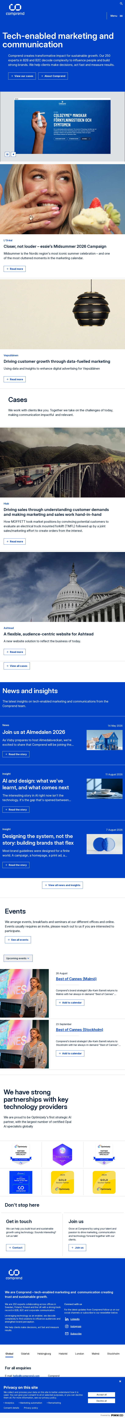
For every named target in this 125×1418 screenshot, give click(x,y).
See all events (19, 939)
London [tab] (79, 1353)
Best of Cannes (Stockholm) (79, 1029)
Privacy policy (31, 1408)
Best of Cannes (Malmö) (76, 979)
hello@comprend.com (26, 1375)
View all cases (18, 665)
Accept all (102, 1394)
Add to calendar (72, 1002)
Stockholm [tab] (113, 1353)
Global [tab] (9, 1353)
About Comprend (55, 76)
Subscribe (76, 1333)
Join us (79, 1247)
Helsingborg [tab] (44, 1353)
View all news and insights (64, 885)
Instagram (75, 1326)
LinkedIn (75, 1319)
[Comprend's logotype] (15, 9)
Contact (17, 1247)
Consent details (11, 1408)
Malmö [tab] (96, 1353)
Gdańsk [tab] (25, 1353)
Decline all (101, 1400)
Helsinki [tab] (63, 1353)
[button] (116, 15)
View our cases (23, 76)
